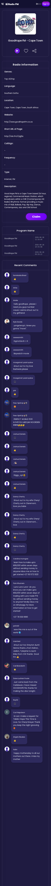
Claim (36, 216)
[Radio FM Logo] (12, 4)
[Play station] (17, 51)
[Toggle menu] (2, 4)
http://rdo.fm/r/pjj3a (13, 136)
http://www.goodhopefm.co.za (18, 121)
